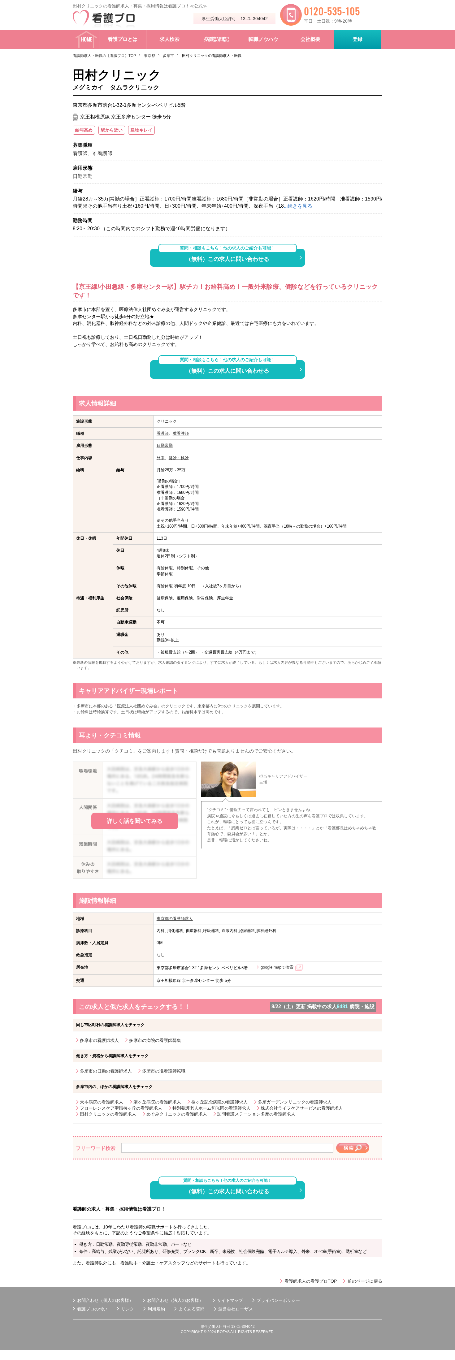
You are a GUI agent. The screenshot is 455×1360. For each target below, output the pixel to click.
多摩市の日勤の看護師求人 (106, 1071)
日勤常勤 (165, 445)
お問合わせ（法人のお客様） (175, 1300)
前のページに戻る (365, 1281)
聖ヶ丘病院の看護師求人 (157, 1101)
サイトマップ (230, 1300)
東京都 (149, 56)
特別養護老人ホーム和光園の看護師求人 (211, 1108)
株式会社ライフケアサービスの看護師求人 (302, 1108)
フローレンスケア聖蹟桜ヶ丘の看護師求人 (121, 1108)
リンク (127, 1308)
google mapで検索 (277, 967)
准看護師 (181, 433)
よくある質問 (192, 1308)
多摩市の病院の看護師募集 (155, 1040)
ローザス (244, 1308)
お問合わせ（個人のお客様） (105, 1300)
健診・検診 (179, 457)
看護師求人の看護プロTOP (310, 1281)
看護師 (163, 433)
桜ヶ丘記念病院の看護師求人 (219, 1101)
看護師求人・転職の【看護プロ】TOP (104, 56)
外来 (161, 457)
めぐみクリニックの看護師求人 (176, 1114)
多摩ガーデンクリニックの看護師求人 (295, 1101)
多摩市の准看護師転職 (163, 1071)
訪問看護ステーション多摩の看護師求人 (256, 1114)
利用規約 (156, 1308)
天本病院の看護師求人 (101, 1101)
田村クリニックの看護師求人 (108, 1114)
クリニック (167, 421)
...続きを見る (298, 206)
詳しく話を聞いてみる (134, 821)
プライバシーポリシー (278, 1300)
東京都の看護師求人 (175, 918)
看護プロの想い (92, 1308)
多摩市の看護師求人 (99, 1040)
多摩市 (168, 56)
